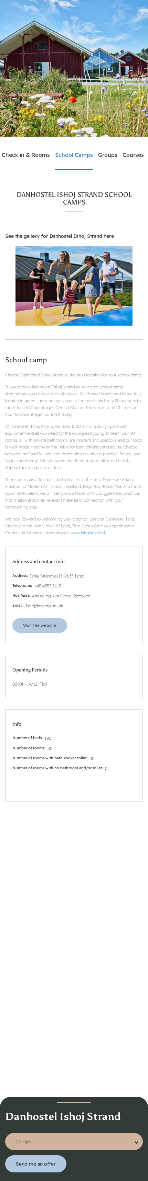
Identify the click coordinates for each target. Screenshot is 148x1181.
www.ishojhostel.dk (89, 532)
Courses (133, 154)
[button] (74, 286)
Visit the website (39, 625)
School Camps (74, 154)
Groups (107, 154)
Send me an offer (36, 1164)
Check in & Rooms (26, 154)
